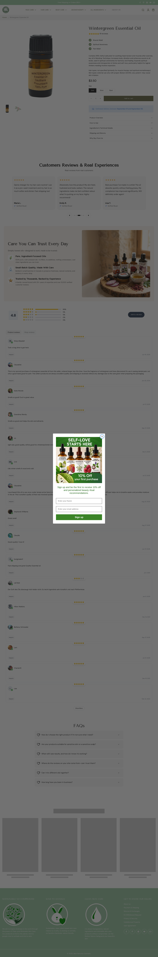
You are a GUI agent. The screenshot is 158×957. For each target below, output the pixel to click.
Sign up (79, 517)
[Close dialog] (102, 436)
